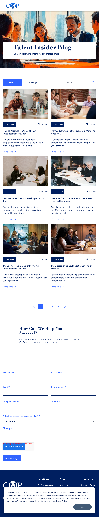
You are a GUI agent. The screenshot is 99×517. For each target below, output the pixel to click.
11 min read (43, 124)
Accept (82, 507)
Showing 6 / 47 (34, 82)
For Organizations (46, 485)
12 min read (43, 259)
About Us (64, 485)
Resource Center (88, 485)
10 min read (91, 259)
